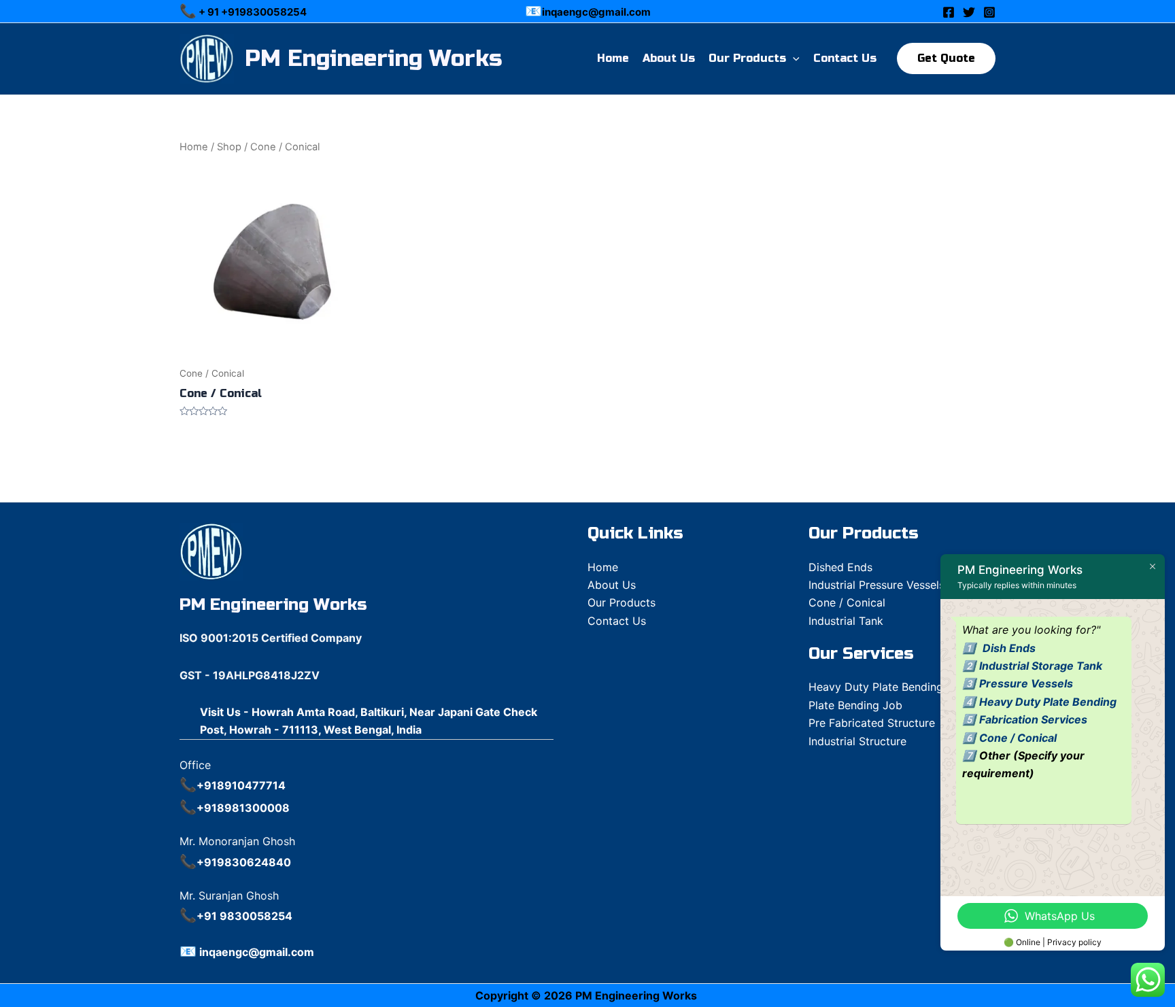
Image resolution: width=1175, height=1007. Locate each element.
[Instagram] (989, 12)
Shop (229, 147)
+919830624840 (244, 862)
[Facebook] (948, 12)
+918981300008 (243, 808)
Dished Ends (840, 567)
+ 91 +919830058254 (252, 11)
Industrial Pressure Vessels (876, 585)
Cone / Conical (846, 602)
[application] (793, 58)
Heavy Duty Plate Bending (1048, 702)
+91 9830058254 (244, 916)
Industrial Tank (845, 621)
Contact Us (844, 58)
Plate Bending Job (855, 705)
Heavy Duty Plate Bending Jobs (890, 687)
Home (613, 58)
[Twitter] (969, 12)
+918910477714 (241, 785)
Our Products (747, 58)
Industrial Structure (857, 741)
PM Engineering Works (373, 58)
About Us (669, 58)
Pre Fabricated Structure (871, 723)
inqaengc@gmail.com (596, 11)
